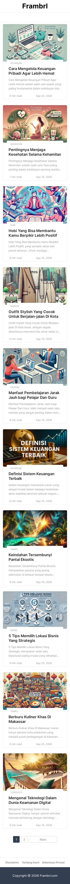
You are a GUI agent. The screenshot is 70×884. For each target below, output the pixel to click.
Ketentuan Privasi (53, 862)
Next (43, 839)
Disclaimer (12, 862)
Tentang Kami (30, 862)
